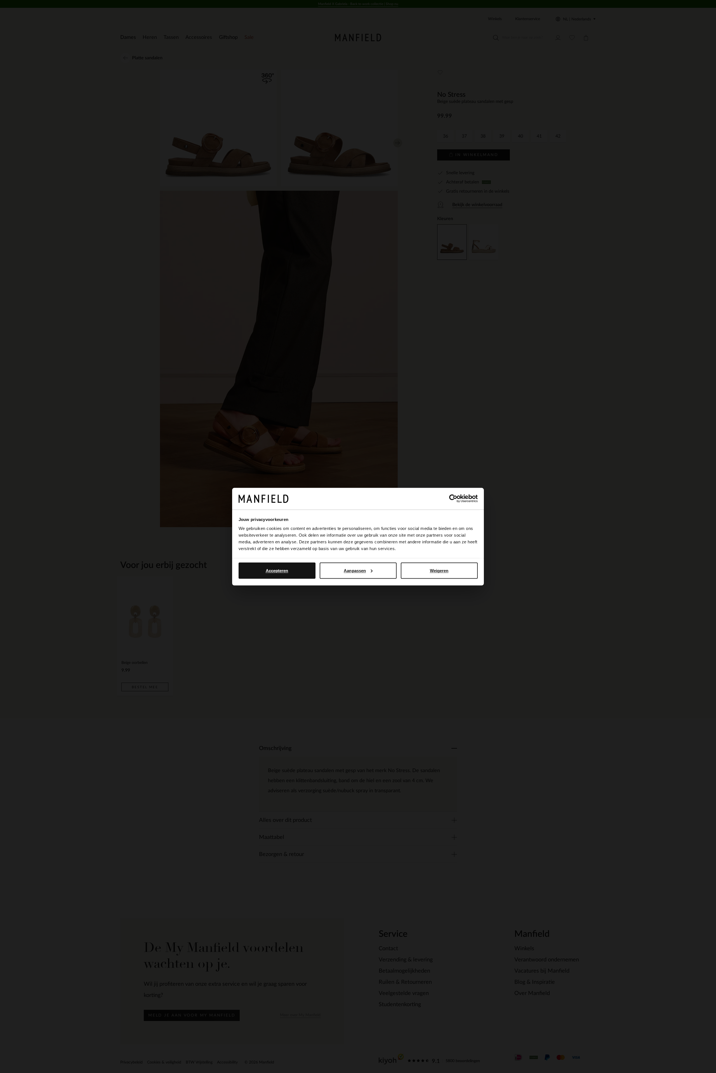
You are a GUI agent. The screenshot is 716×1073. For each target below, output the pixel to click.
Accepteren (277, 570)
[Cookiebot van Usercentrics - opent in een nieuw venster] (453, 498)
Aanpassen (355, 570)
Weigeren (439, 570)
